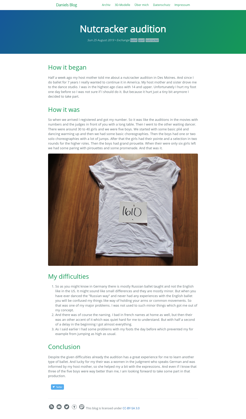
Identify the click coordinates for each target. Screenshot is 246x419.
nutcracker (152, 40)
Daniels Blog (66, 5)
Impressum (182, 5)
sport (141, 40)
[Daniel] (82, 408)
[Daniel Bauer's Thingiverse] (74, 408)
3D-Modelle (122, 5)
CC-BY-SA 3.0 (131, 408)
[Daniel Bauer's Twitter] (67, 408)
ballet (133, 40)
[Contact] (59, 408)
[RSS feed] (52, 408)
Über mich (142, 5)
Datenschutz (161, 5)
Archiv (106, 5)
